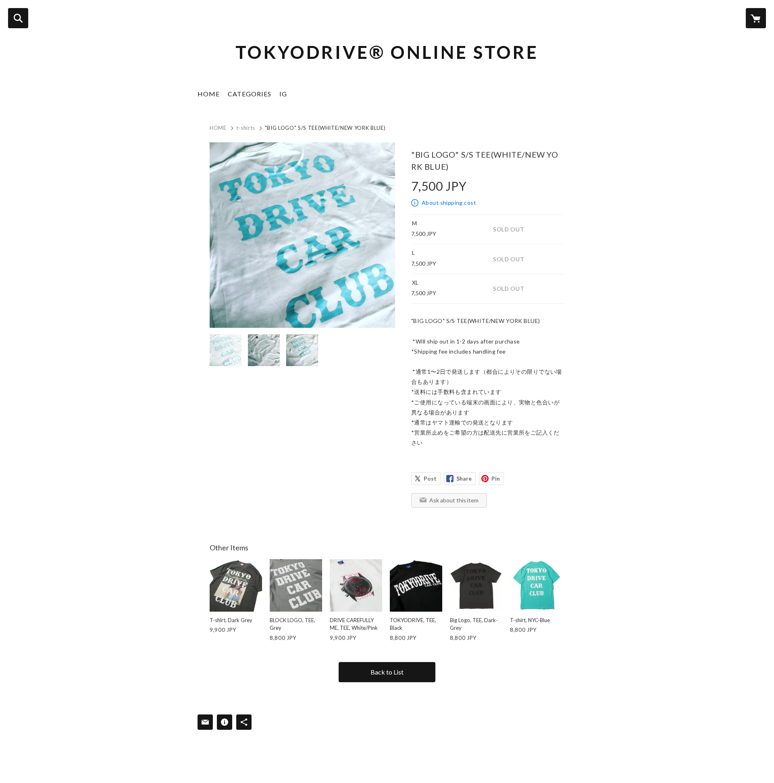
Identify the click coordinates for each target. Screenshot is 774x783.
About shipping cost (449, 202)
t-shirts (245, 128)
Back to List (387, 672)
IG (283, 94)
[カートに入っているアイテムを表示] (756, 18)
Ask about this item (454, 500)
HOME (209, 94)
